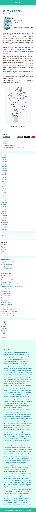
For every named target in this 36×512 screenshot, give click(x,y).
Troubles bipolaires (20, 495)
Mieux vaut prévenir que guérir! (9, 311)
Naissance (18, 444)
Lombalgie (14, 427)
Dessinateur (22, 383)
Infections (10, 420)
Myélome (15, 440)
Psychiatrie (14, 464)
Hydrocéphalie (14, 405)
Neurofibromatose (16, 445)
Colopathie (17, 377)
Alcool (5, 356)
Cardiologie (6, 376)
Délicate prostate (9, 145)
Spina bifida (28, 477)
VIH (11, 504)
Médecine (26, 440)
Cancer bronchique (12, 372)
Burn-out (25, 370)
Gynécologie (16, 401)
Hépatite (28, 414)
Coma (6, 143)
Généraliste (23, 401)
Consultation (17, 379)
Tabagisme (14, 489)
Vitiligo (20, 504)
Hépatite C (12, 416)
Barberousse (28, 366)
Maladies (14, 434)
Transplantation (13, 493)
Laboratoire (29, 423)
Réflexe (5, 471)
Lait (14, 425)
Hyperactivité (6, 407)
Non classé (4, 330)
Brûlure (21, 370)
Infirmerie (16, 420)
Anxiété (27, 361)
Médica (5, 444)
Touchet (17, 491)
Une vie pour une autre (7, 304)
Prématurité (29, 460)
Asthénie (16, 365)
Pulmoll (19, 464)
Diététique (6, 387)
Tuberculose (14, 498)
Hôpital (17, 416)
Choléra (5, 377)
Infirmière (21, 420)
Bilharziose (14, 368)
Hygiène (21, 405)
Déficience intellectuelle (26, 390)
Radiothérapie (7, 465)
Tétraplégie (6, 500)
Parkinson (22, 453)
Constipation (10, 379)
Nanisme (23, 444)
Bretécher (5, 370)
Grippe (5, 401)
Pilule (23, 456)
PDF (2, 333)
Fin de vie (14, 398)
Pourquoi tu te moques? (7, 315)
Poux (27, 458)
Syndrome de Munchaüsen (14, 482)
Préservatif (12, 462)
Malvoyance (13, 436)
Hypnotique (6, 412)
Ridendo (17, 469)
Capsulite (25, 374)
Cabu (29, 370)
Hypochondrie (7, 414)
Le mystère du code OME (8, 262)
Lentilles (22, 425)
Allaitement (23, 356)
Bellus (5, 368)
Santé (9, 471)
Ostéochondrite (28, 449)
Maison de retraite (17, 429)
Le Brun (18, 425)
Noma (28, 445)
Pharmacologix (5, 307)
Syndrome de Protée (26, 482)
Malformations (26, 434)
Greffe (27, 399)
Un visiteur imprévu (6, 275)
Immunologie (12, 418)
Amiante (11, 357)
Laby (12, 425)
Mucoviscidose (19, 438)
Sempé (8, 475)
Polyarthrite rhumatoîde (15, 458)
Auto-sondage (12, 366)
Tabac (9, 489)
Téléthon (20, 498)
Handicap (6, 403)
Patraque (27, 453)
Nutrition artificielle (13, 447)
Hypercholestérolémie (9, 409)
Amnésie (16, 357)
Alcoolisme (10, 356)
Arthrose (25, 363)
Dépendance (11, 392)
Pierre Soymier (18, 456)
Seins (4, 475)
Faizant (27, 396)
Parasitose (16, 453)
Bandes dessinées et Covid (8, 309)
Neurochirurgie (7, 445)
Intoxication (6, 423)
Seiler (30, 473)
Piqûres (27, 456)
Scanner (24, 471)
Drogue (5, 389)
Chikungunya (22, 376)
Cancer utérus (18, 374)
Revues (3, 337)
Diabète (13, 385)
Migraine (19, 436)
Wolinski (24, 504)
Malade (24, 429)
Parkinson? (4, 266)
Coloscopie (23, 377)
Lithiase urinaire (7, 427)
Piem (12, 456)
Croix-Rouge (19, 381)
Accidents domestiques (20, 352)
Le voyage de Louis (6, 293)
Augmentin (25, 365)
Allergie (28, 356)
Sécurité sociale (18, 487)
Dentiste (13, 383)
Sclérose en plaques (16, 473)
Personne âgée (17, 455)
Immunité (5, 418)
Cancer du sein (11, 374)
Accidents (10, 352)
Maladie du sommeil (15, 433)
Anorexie (11, 359)
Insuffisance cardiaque (9, 422)
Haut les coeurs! (5, 284)
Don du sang (20, 387)
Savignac (19, 471)
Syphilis (27, 486)
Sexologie (16, 475)
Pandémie (28, 451)
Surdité (9, 480)
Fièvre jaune (22, 398)
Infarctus (5, 420)
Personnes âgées (8, 455)
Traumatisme (6, 495)
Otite (19, 451)
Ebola (9, 394)
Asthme (11, 365)
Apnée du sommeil (17, 363)
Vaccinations (16, 502)
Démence (5, 392)
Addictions (6, 354)
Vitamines (15, 504)
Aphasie (5, 363)
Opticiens (14, 449)
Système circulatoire (8, 487)
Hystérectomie (22, 414)
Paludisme (23, 451)
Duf (21, 389)
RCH (12, 465)
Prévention (18, 462)
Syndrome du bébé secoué (20, 484)
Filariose (10, 398)
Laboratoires (6, 425)
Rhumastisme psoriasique (21, 467)
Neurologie (24, 445)
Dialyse (17, 385)
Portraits (3, 335)
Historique (3, 249)
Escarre (17, 396)
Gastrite (5, 399)
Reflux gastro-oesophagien (20, 465)
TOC (13, 491)
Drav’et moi (4, 300)
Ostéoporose (13, 451)
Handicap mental (14, 403)
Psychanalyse (7, 464)
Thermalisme (27, 489)
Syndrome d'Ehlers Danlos (18, 480)
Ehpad (19, 394)
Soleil (12, 477)
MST (13, 438)
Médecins (28, 442)
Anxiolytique (21, 361)
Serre (12, 475)
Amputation (21, 357)
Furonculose (29, 398)
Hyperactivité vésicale (16, 407)
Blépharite (24, 368)
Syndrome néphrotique (19, 486)
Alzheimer (6, 357)
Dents (17, 383)
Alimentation (16, 356)
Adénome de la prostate (15, 354)
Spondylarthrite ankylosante (10, 478)
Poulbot (24, 458)
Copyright (3, 247)
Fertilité (5, 398)
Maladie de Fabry (11, 431)
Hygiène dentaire (27, 405)
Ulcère (11, 500)
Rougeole (22, 469)
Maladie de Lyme (5, 295)
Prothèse (23, 460)
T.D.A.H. (5, 489)
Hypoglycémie (14, 414)
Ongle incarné (26, 447)
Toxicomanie (25, 491)
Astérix (20, 365)
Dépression (18, 392)
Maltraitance (6, 436)
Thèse (10, 491)
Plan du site (4, 253)
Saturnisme (14, 471)
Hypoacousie (13, 412)
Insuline (27, 422)
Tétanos (25, 498)
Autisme (5, 366)
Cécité (5, 383)
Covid (8, 381)
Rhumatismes (6, 469)
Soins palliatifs (7, 477)
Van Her (22, 502)
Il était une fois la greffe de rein (9, 313)
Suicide (5, 480)
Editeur (12, 394)
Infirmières (27, 420)
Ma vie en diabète (5, 271)
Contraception (24, 379)
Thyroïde (5, 491)
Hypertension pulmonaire (20, 411)
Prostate (18, 460)
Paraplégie (11, 453)
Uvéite (11, 502)
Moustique (9, 438)
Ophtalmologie (7, 449)
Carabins (30, 374)
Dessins (3, 326)
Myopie (11, 440)
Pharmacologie (7, 456)
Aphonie (10, 363)
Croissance (13, 381)
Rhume (13, 469)
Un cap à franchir (5, 298)
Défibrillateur (15, 390)
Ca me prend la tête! (6, 268)
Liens (2, 251)
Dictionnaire (22, 385)
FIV (18, 398)
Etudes (3, 328)
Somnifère (22, 477)
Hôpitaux (21, 416)
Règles (26, 469)
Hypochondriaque (21, 412)
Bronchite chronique (14, 370)
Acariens (5, 352)
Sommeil (17, 477)
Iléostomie (27, 416)
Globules (16, 399)
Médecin (21, 440)
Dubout (18, 389)
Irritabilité (12, 423)
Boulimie (30, 368)
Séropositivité (26, 487)
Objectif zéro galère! (6, 264)
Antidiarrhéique (14, 361)
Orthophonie (20, 449)
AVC (2, 277)
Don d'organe (12, 387)
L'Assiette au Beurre (20, 423)
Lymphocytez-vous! (6, 282)
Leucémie (27, 425)
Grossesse (10, 401)
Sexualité (27, 475)
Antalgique (17, 359)
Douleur (30, 387)
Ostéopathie (6, 451)
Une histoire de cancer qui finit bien (14, 147)
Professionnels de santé (9, 460)
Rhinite (12, 467)
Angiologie (6, 359)
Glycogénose (22, 399)
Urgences (24, 500)
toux (20, 491)
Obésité (21, 447)
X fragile (29, 504)
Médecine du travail (8, 442)
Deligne (9, 383)
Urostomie (6, 502)
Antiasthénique (24, 359)
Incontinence (19, 418)
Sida (31, 475)
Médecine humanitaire (20, 442)
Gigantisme (11, 399)
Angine (26, 357)
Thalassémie (20, 489)
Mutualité (25, 438)
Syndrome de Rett (8, 484)
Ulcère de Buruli (18, 500)
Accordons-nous (5, 291)
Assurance (6, 365)
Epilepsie (5, 396)
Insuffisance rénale (20, 422)
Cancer (5, 372)
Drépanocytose (12, 389)
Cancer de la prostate (23, 372)
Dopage (25, 387)
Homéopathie (7, 405)
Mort (4, 438)
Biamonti (9, 368)
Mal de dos (20, 434)
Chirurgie (28, 376)
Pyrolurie (23, 464)
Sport (19, 478)
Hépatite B (6, 416)
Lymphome (20, 427)
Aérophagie (21, 366)
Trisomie (13, 495)
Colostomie (29, 377)
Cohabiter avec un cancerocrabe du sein (12, 286)
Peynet (23, 455)
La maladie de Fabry (6, 289)
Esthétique (22, 396)
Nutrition (5, 447)
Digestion (28, 385)
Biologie (20, 368)
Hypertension (18, 409)
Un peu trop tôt (5, 302)
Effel (16, 394)
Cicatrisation (11, 377)
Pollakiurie (6, 458)
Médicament (11, 444)
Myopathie (6, 440)
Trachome (6, 493)
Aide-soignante (26, 354)
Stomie (23, 478)
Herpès (20, 403)
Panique (5, 453)
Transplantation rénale (23, 493)
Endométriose (24, 394)
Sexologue (22, 475)
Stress (27, 478)
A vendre (3, 244)
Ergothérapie (12, 396)
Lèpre (10, 429)
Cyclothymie (26, 381)
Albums (6, 141)
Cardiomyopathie (14, 376)
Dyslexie (10, 390)
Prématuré (6, 462)
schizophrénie (7, 473)
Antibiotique (6, 361)
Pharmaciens (28, 455)
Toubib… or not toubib (7, 280)
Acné (27, 352)
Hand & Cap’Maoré (6, 273)
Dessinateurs (6, 385)
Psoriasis (23, 462)
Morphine (28, 436)
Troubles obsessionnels (13, 496)
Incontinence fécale (27, 418)
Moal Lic (23, 436)
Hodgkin (25, 403)
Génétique (29, 401)
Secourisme (25, 473)
